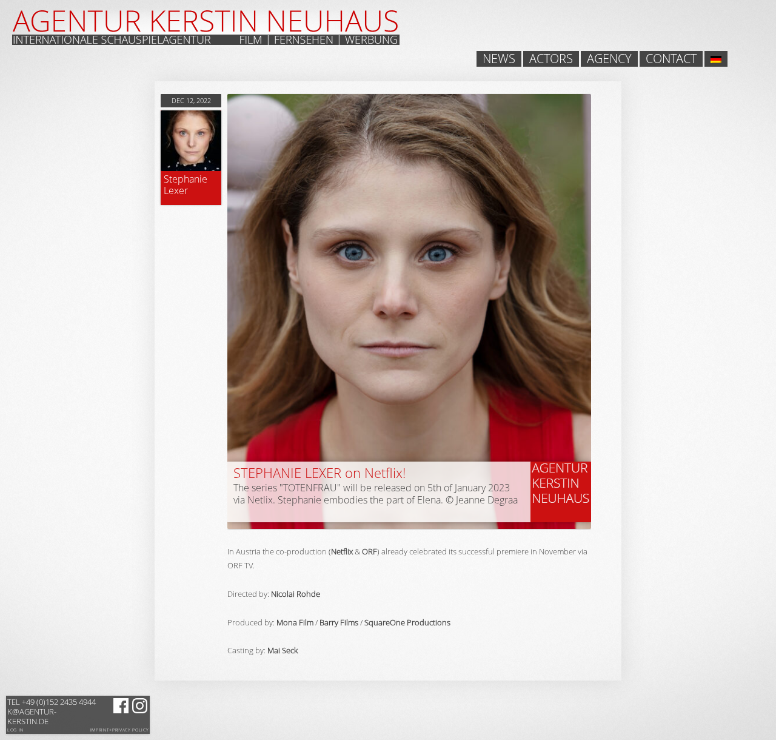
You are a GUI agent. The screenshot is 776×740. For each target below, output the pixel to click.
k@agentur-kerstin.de (51, 711)
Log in (15, 730)
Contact (671, 59)
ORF (369, 551)
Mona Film (294, 622)
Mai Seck (282, 650)
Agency (609, 59)
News (499, 59)
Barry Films (338, 622)
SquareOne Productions (407, 622)
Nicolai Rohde (295, 593)
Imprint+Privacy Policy (119, 730)
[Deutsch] (716, 59)
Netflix (342, 551)
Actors (551, 59)
